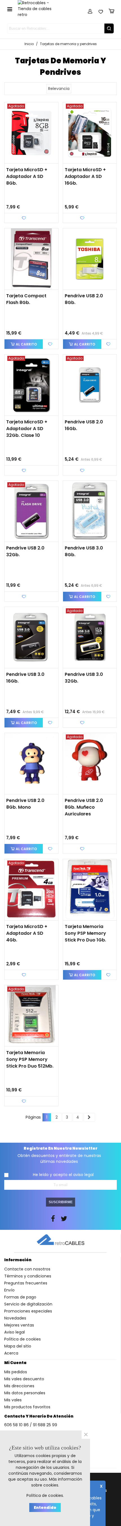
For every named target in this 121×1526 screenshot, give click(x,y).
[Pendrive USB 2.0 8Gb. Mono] (31, 763)
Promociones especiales (28, 1311)
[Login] (90, 10)
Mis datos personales (24, 1393)
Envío (9, 1290)
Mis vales (13, 1400)
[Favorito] (50, 344)
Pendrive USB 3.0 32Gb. (84, 677)
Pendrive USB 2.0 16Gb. (84, 425)
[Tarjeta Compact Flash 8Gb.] (31, 258)
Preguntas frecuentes (25, 1283)
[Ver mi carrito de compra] (111, 10)
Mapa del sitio (17, 1346)
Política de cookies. (45, 1495)
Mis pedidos (15, 1372)
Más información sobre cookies (56, 1482)
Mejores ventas (19, 1325)
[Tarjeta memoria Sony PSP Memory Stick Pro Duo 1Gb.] (90, 889)
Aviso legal (14, 1332)
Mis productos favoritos (27, 1407)
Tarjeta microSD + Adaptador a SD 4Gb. (26, 933)
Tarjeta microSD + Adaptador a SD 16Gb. (85, 176)
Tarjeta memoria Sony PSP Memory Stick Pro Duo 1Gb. (85, 933)
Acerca (11, 1353)
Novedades (15, 1318)
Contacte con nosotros (27, 1269)
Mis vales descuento (24, 1379)
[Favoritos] (100, 10)
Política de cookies (22, 1339)
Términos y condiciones (27, 1276)
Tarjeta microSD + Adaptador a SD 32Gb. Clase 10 (26, 429)
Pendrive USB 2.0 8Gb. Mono (25, 803)
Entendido (45, 1507)
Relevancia (59, 88)
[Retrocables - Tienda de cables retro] (38, 9)
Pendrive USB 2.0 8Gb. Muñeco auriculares (84, 807)
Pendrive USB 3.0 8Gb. (84, 551)
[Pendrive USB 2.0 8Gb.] (90, 258)
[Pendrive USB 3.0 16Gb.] (31, 637)
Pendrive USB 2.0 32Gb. (25, 551)
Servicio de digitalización (28, 1304)
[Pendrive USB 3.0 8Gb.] (90, 511)
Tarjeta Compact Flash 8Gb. (26, 299)
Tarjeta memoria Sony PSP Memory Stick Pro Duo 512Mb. (29, 1059)
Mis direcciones (19, 1386)
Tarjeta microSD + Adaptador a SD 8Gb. (26, 176)
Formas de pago (20, 1297)
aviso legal (83, 1174)
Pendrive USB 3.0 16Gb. (25, 677)
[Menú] (9, 9)
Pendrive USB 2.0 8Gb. (84, 299)
